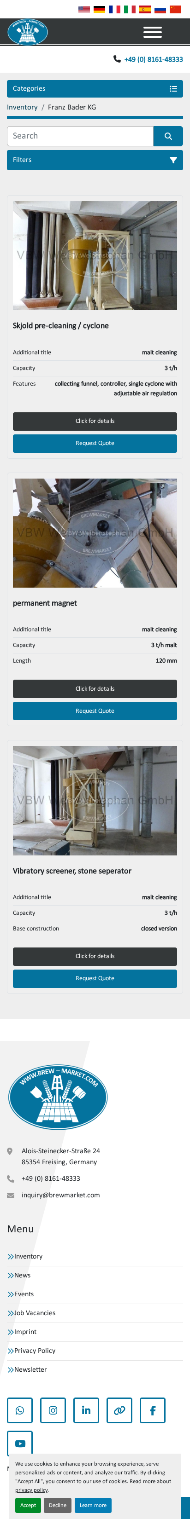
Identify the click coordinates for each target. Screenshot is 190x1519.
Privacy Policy (34, 1351)
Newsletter (30, 1370)
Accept (28, 1505)
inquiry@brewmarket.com (61, 1195)
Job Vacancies (34, 1313)
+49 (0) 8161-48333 (154, 60)
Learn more (93, 1505)
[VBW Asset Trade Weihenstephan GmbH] (58, 1097)
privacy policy (31, 1490)
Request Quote (95, 443)
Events (24, 1294)
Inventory (28, 1256)
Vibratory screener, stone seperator (72, 871)
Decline (57, 1505)
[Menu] (152, 32)
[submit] (168, 136)
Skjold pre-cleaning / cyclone (61, 326)
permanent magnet (45, 603)
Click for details (95, 421)
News (22, 1275)
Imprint (25, 1332)
